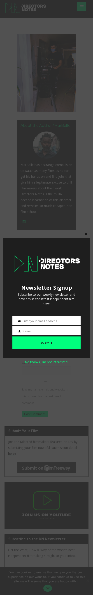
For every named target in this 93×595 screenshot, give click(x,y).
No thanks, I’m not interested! (46, 362)
